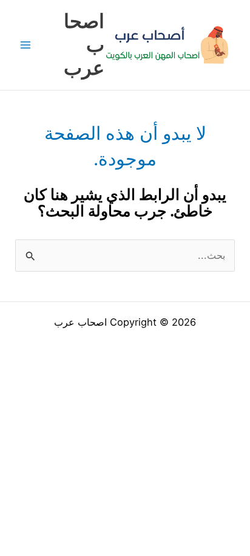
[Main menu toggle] (25, 45)
